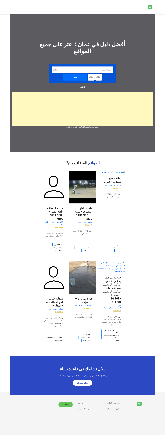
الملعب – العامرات (85, 337)
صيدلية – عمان (58, 340)
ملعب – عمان (86, 250)
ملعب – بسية (80, 248)
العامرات (88, 334)
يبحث (75, 77)
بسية (89, 248)
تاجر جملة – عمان (114, 248)
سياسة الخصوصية (84, 409)
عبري (118, 250)
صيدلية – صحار (51, 337)
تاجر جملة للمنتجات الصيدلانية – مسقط (111, 336)
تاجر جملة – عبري (114, 245)
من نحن (80, 403)
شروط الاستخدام (113, 409)
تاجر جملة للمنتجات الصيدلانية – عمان (111, 331)
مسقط (117, 340)
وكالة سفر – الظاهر (56, 248)
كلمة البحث (55, 70)
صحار (60, 337)
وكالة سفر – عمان (57, 250)
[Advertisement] (82, 109)
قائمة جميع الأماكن (113, 403)
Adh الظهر (58, 245)
